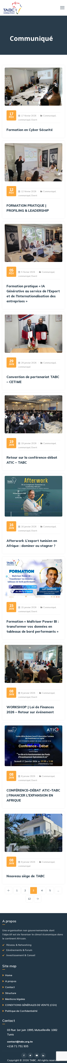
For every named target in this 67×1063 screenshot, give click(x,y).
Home (8, 975)
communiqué (24, 119)
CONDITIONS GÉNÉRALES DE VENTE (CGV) (31, 1005)
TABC (32, 1060)
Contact (10, 987)
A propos (10, 981)
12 (29, 898)
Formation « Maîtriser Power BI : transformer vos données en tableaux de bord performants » (33, 626)
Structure (10, 993)
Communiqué (49, 115)
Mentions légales (15, 999)
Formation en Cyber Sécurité (30, 130)
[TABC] (12, 8)
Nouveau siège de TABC (26, 876)
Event (34, 119)
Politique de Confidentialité (21, 1010)
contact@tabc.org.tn (20, 1041)
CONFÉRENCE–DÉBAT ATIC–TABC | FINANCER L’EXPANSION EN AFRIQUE (33, 795)
